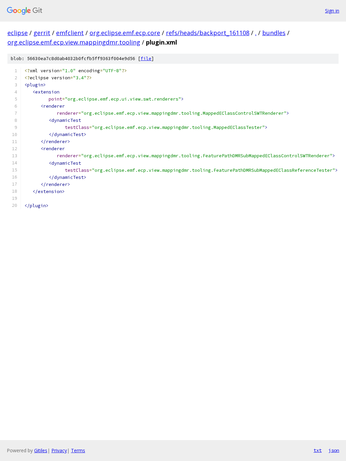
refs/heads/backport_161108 (207, 33)
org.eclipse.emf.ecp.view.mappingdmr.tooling (73, 42)
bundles (274, 33)
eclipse (17, 33)
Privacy (59, 450)
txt (318, 450)
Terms (78, 450)
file (146, 58)
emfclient (70, 33)
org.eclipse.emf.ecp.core (125, 33)
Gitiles (40, 450)
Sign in (332, 10)
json (333, 450)
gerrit (41, 33)
